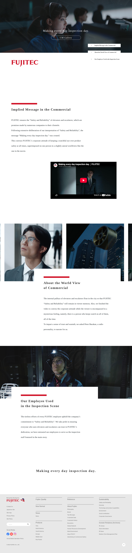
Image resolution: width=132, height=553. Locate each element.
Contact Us (10, 506)
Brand (69, 512)
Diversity (101, 505)
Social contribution (104, 513)
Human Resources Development (76, 528)
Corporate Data (71, 517)
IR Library (101, 526)
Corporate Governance (105, 516)
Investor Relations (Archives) (109, 523)
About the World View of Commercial (105, 52)
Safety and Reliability (105, 502)
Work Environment (72, 531)
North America (40, 528)
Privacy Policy (10, 516)
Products (39, 523)
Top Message (71, 515)
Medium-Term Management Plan (108, 534)
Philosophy (70, 509)
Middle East (39, 537)
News (37, 516)
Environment (102, 510)
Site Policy (9, 519)
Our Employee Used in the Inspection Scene (107, 59)
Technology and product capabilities (109, 508)
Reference (71, 499)
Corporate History (72, 520)
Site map (9, 512)
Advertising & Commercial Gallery (76, 537)
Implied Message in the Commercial (104, 45)
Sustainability (104, 499)
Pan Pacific (39, 539)
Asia (37, 526)
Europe (38, 534)
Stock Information (104, 528)
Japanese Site (11, 509)
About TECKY (71, 534)
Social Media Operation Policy (15, 538)
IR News (101, 531)
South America (40, 531)
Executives (70, 523)
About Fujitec (72, 506)
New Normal (40, 506)
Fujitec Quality (41, 499)
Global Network (71, 526)
